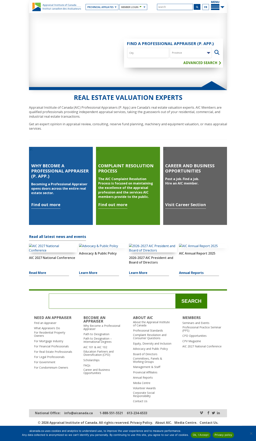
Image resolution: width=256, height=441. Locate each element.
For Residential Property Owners (49, 334)
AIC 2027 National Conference (202, 346)
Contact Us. (209, 422)
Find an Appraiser (45, 323)
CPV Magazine (191, 341)
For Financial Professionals (51, 346)
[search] (175, 7)
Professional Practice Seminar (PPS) (201, 329)
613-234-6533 (137, 413)
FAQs (86, 365)
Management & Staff (146, 367)
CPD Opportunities (194, 335)
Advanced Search (200, 63)
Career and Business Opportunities (190, 168)
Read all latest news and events (57, 237)
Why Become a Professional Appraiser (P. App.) (60, 171)
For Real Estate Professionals (53, 351)
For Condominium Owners (51, 367)
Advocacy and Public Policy (150, 348)
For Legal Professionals (49, 357)
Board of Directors (145, 354)
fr (205, 7)
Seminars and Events (195, 323)
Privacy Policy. (141, 422)
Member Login (129, 7)
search (191, 301)
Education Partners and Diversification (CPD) (98, 353)
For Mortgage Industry (48, 341)
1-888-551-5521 (111, 413)
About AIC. (163, 422)
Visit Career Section (185, 204)
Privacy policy (223, 434)
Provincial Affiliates (100, 7)
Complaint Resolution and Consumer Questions (149, 336)
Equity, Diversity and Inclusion (152, 343)
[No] (251, 433)
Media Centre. (185, 422)
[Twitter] (213, 413)
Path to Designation (96, 334)
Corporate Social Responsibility (144, 394)
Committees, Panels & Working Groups (147, 360)
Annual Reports (143, 377)
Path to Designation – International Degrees (97, 340)
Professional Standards (148, 330)
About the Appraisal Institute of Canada (151, 324)
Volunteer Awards (144, 388)
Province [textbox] (177, 52)
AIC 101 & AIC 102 (95, 347)
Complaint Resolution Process (126, 168)
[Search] (197, 7)
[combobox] (191, 53)
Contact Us (140, 401)
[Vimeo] (201, 413)
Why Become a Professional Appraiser (101, 327)
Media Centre (141, 383)
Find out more (45, 204)
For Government (44, 362)
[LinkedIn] (218, 413)
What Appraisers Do (47, 328)
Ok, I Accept (201, 434)
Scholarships (91, 360)
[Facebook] (208, 413)
